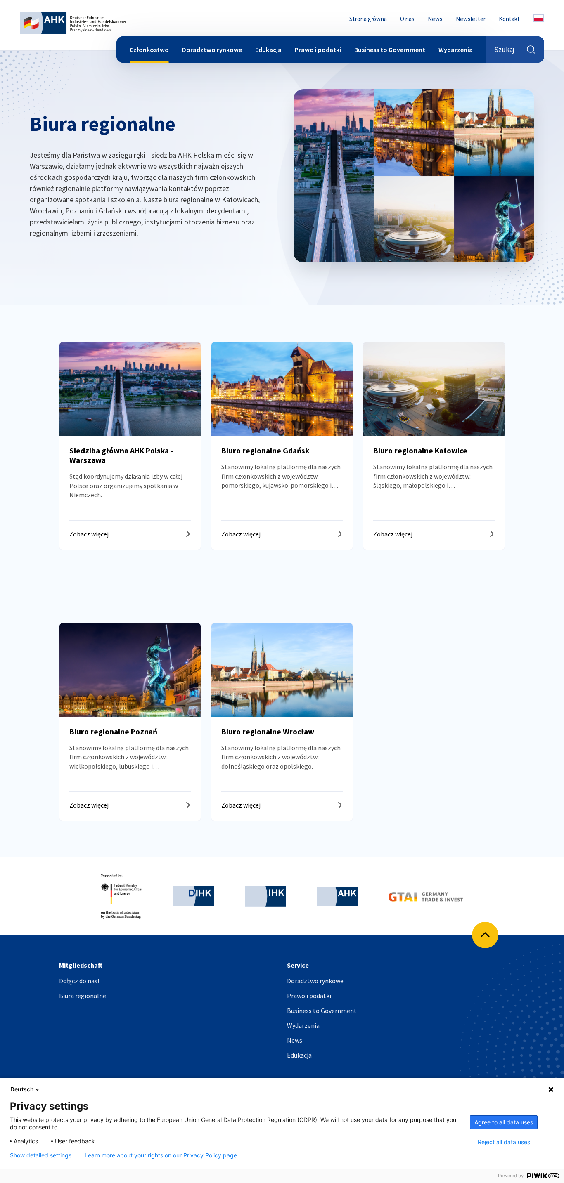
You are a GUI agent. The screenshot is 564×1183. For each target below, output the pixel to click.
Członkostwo (149, 49)
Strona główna (368, 19)
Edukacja (268, 49)
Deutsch (22, 1089)
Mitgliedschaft (80, 965)
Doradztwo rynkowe (212, 49)
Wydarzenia (455, 49)
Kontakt (509, 19)
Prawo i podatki (318, 49)
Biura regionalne (82, 996)
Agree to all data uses (503, 1122)
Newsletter (471, 19)
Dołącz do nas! (79, 981)
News (435, 19)
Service (298, 965)
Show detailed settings (40, 1155)
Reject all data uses (504, 1142)
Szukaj (504, 49)
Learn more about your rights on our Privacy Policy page (161, 1155)
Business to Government (389, 49)
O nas (407, 19)
